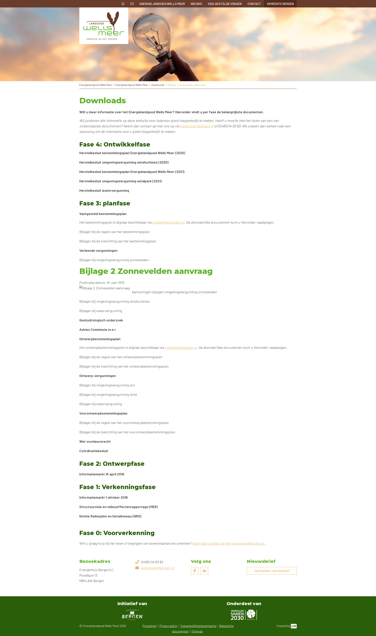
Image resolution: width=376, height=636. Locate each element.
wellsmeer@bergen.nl (196, 126)
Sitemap (197, 631)
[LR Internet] (294, 626)
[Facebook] (195, 571)
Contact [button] (254, 3)
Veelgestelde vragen (225, 3)
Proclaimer (150, 626)
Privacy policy (168, 626)
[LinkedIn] (204, 571)
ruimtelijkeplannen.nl (168, 222)
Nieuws (196, 3)
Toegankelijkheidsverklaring (198, 626)
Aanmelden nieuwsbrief (271, 571)
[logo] (103, 25)
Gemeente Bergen (280, 3)
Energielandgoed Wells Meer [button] (162, 3)
